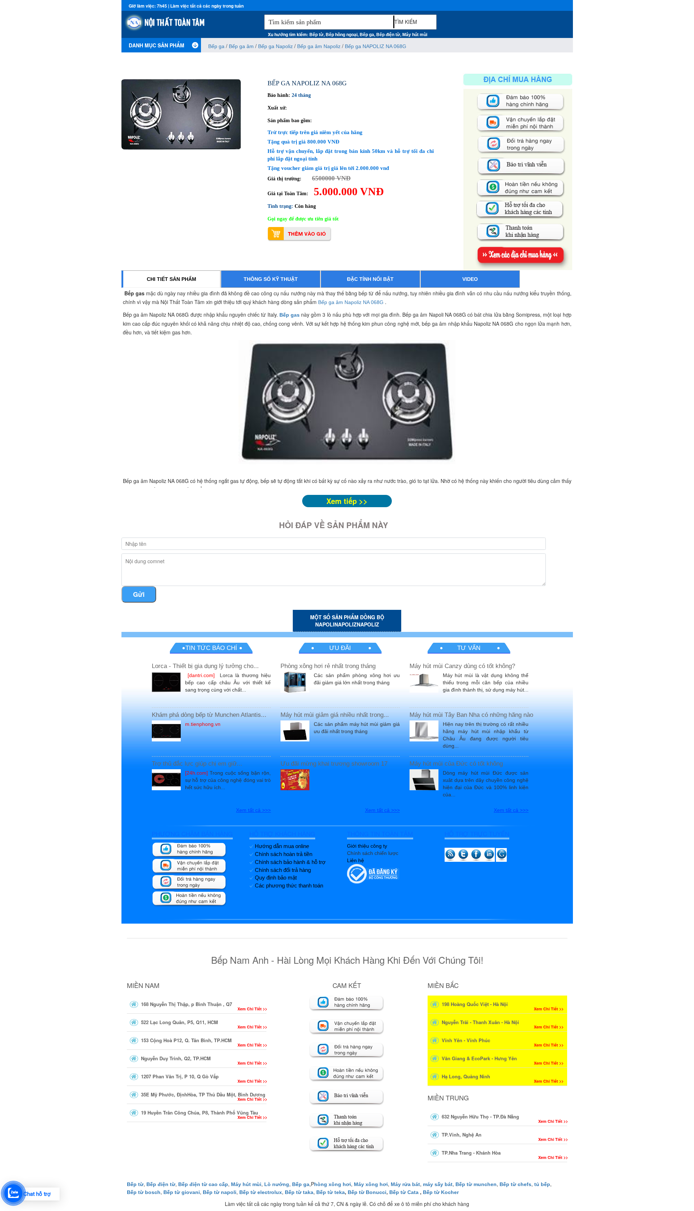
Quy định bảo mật (276, 877)
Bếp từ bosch (143, 1192)
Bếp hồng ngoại (341, 34)
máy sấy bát (438, 1184)
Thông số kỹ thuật (271, 279)
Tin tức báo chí (211, 648)
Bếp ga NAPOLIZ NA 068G (375, 46)
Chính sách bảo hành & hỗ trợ (290, 862)
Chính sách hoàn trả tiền (283, 854)
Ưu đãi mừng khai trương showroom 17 (333, 763)
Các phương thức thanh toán (289, 885)
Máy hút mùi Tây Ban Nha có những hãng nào (471, 714)
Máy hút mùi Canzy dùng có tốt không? (462, 666)
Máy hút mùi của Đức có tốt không (456, 763)
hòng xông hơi (332, 1184)
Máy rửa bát (405, 1184)
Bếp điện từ (388, 34)
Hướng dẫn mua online (282, 846)
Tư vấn (468, 648)
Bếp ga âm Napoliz (318, 46)
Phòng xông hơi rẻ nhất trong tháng (328, 666)
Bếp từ (316, 34)
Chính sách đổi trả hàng (283, 870)
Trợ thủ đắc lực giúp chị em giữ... (197, 763)
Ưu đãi (340, 648)
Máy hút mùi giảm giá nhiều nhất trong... (334, 714)
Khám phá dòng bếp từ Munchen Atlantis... (209, 714)
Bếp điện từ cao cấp (203, 1184)
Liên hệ (355, 860)
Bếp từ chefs (515, 1184)
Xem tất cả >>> (253, 810)
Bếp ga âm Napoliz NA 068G (351, 302)
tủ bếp (542, 1184)
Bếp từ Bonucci (367, 1192)
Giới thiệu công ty (367, 846)
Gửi (139, 594)
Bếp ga (367, 34)
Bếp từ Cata (404, 1192)
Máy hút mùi (414, 34)
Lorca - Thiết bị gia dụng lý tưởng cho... (205, 666)
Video (470, 279)
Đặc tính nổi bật (370, 279)
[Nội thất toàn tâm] (191, 25)
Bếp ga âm (241, 46)
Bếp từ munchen (476, 1184)
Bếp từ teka (330, 1192)
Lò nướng (276, 1184)
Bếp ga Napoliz (275, 46)
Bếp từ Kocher (441, 1192)
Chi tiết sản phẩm (171, 279)
